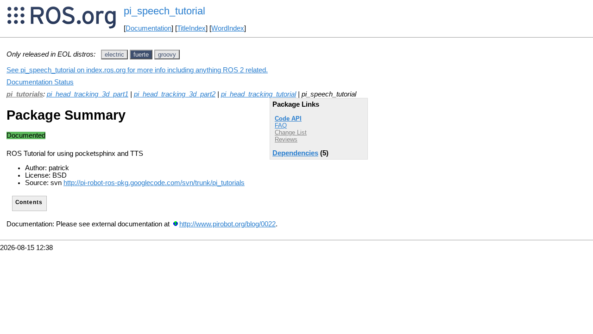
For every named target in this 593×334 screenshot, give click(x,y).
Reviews (286, 139)
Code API (288, 118)
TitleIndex (191, 28)
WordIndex (227, 28)
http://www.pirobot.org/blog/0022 (227, 224)
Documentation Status (40, 82)
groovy (167, 54)
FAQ (281, 125)
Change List (291, 132)
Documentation (148, 28)
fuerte (141, 54)
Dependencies (295, 153)
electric (114, 54)
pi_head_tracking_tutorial (258, 94)
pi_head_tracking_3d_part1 (87, 94)
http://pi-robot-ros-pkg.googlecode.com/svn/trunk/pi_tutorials (154, 182)
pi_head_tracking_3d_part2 (174, 94)
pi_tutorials (24, 94)
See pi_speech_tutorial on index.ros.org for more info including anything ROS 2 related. (137, 70)
